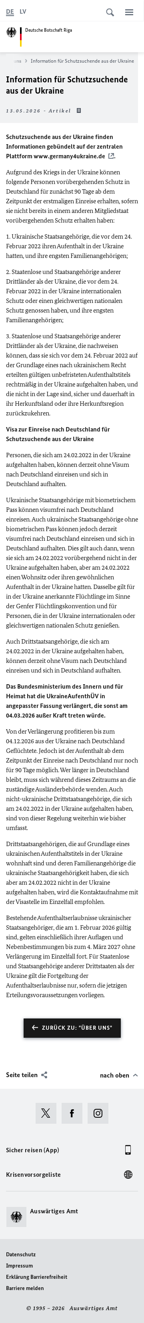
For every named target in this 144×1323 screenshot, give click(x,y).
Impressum (19, 1265)
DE (10, 11)
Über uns (11, 61)
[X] (49, 1113)
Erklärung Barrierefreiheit (36, 1277)
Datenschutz (21, 1254)
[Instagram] (101, 1113)
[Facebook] (75, 1113)
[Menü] (129, 12)
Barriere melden (25, 1288)
